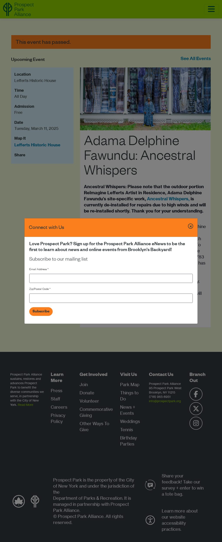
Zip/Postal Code (40, 289)
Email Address (39, 269)
